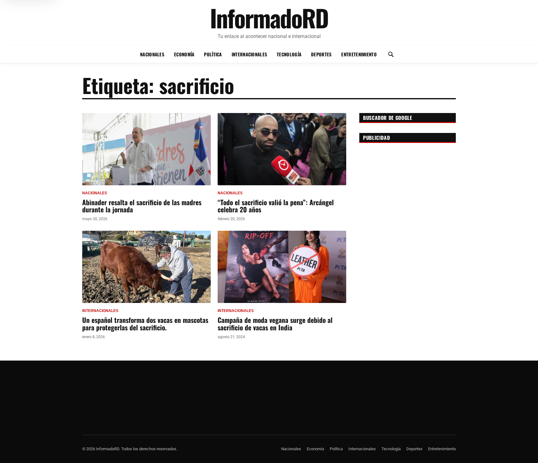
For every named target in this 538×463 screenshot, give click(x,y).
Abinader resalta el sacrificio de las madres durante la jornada (141, 205)
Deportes (321, 54)
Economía (184, 54)
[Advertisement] (407, 186)
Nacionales (152, 54)
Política (213, 54)
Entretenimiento (358, 54)
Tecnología (289, 54)
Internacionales (249, 54)
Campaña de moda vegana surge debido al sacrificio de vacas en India (275, 323)
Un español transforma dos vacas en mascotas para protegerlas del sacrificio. (145, 323)
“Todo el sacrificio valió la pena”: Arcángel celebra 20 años (276, 205)
